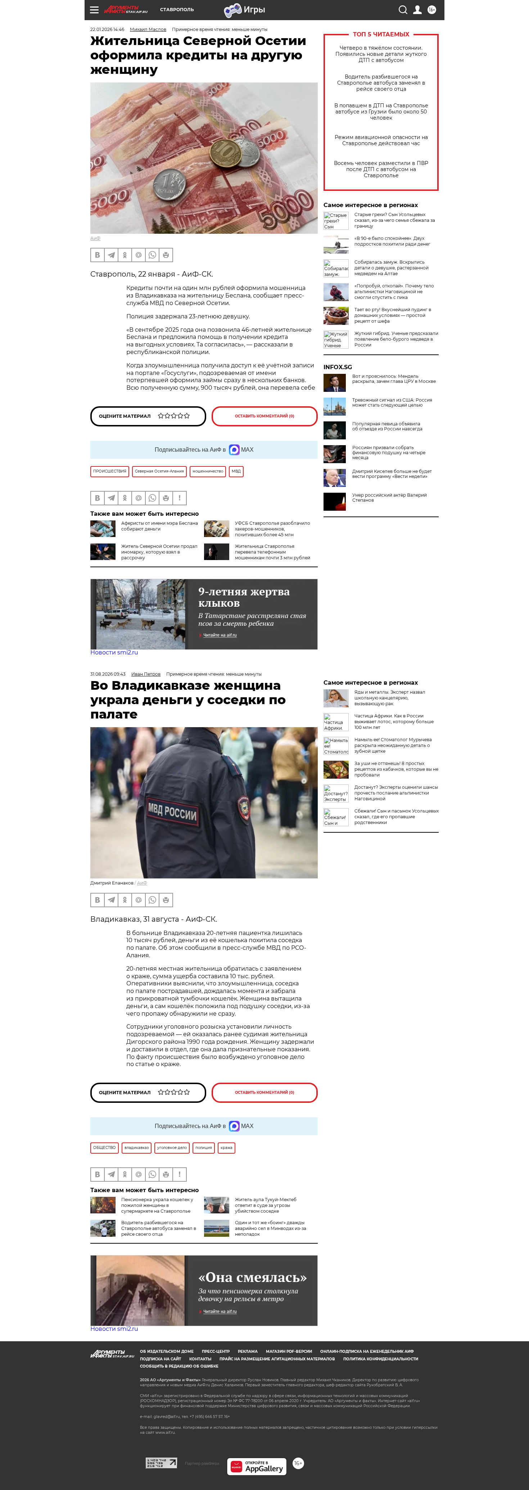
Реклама (248, 1351)
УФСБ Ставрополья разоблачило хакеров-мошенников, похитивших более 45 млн (272, 528)
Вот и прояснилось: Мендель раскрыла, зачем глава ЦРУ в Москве (394, 379)
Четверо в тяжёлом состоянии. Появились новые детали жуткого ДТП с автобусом (381, 54)
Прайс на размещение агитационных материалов (277, 1359)
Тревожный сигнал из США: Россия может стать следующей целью (392, 403)
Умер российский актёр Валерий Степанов (389, 498)
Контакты (200, 1359)
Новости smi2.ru (114, 652)
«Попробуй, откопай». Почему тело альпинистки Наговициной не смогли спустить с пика (394, 291)
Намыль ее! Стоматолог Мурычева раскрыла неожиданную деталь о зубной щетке (393, 745)
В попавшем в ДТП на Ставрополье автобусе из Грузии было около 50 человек (381, 112)
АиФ (95, 238)
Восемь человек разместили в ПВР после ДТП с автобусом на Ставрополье (381, 169)
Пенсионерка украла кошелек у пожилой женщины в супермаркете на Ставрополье (157, 1205)
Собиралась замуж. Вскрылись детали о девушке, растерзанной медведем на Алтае (391, 267)
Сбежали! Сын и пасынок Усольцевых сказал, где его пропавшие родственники (396, 816)
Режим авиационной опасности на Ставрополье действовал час (381, 140)
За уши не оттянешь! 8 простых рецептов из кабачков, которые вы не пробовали (396, 769)
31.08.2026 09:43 (108, 674)
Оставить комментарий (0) (264, 416)
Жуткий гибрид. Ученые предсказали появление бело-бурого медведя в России (396, 339)
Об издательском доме (167, 1351)
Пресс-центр (216, 1351)
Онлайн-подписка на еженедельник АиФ (367, 1351)
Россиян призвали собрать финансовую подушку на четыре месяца (388, 452)
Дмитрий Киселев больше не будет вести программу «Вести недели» (392, 474)
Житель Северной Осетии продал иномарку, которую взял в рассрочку (159, 551)
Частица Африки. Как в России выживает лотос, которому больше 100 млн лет (394, 721)
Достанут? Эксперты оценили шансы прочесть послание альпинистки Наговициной (396, 792)
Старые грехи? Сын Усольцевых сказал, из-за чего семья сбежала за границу (394, 220)
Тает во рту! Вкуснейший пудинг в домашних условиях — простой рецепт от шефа (392, 315)
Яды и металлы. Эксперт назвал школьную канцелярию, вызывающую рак (389, 697)
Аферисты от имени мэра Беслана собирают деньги (159, 526)
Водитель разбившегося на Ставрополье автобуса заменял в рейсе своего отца (381, 83)
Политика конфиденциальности (380, 1359)
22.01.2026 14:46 (107, 29)
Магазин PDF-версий (289, 1351)
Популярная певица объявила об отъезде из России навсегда (387, 426)
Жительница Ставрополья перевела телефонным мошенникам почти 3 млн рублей (272, 551)
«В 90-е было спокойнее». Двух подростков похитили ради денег (392, 241)
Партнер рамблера (202, 1463)
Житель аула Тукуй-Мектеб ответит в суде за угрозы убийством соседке (266, 1205)
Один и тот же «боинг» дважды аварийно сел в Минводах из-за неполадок (270, 1228)
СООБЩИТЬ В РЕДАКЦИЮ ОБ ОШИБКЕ (179, 1366)
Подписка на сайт (160, 1359)
